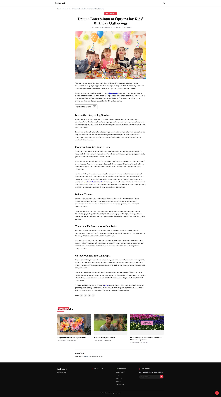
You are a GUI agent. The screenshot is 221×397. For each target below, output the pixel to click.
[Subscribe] (161, 376)
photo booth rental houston (94, 182)
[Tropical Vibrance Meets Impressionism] (74, 324)
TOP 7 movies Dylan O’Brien (104, 337)
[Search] (164, 3)
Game (117, 375)
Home (59, 8)
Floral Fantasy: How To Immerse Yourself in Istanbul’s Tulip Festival (145, 338)
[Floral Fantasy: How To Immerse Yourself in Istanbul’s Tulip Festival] (147, 324)
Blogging (118, 381)
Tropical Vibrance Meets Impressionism (72, 337)
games (106, 285)
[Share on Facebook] (85, 295)
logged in (87, 356)
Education (119, 378)
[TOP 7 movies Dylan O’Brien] (110, 324)
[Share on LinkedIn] (89, 295)
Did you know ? (120, 372)
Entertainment (66, 8)
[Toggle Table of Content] (94, 106)
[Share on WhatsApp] (93, 295)
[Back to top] (217, 393)
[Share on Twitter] (81, 295)
